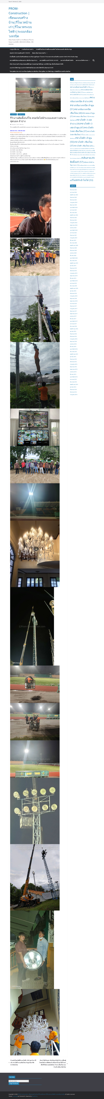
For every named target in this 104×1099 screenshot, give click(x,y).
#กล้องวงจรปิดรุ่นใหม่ (75, 84)
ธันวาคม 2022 (73, 212)
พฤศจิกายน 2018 (74, 288)
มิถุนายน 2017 (73, 311)
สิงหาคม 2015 (73, 361)
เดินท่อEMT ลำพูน (90, 177)
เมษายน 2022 (73, 227)
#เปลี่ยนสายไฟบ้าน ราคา (85, 165)
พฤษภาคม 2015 (73, 369)
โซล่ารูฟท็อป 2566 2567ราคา (40, 71)
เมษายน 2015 (73, 371)
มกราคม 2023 (73, 210)
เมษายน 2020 (73, 253)
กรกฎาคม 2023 (73, 202)
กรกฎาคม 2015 (73, 364)
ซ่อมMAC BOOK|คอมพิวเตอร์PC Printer (20, 53)
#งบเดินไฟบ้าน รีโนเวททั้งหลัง (88, 94)
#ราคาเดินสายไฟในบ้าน (85, 148)
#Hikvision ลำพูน (74, 82)
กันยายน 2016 (73, 334)
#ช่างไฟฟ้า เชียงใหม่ (83, 146)
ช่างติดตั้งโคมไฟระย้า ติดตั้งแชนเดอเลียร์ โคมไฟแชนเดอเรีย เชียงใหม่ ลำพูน (54, 49)
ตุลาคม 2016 (73, 331)
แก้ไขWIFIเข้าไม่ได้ (81, 180)
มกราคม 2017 (73, 323)
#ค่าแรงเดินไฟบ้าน (76, 94)
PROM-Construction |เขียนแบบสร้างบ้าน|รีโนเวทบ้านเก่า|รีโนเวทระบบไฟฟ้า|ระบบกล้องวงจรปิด (20, 22)
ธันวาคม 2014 (73, 382)
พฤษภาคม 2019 (73, 275)
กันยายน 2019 (73, 268)
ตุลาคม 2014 (73, 387)
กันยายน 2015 (73, 359)
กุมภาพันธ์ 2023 (74, 207)
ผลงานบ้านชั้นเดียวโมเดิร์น (67, 60)
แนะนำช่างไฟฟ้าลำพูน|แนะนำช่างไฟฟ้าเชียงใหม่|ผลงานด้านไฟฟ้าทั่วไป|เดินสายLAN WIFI (31, 67)
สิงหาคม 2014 (73, 392)
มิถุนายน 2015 (73, 366)
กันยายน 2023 (73, 197)
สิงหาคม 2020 (73, 250)
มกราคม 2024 (73, 192)
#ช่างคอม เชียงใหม (81, 116)
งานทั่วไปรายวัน (13, 114)
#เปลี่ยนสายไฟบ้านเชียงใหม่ (85, 167)
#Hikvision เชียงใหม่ (83, 82)
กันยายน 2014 (73, 389)
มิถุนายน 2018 (73, 298)
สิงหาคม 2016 (73, 336)
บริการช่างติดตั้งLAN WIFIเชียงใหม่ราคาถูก (78, 177)
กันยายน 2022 (73, 217)
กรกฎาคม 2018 (73, 296)
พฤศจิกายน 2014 (74, 384)
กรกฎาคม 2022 (73, 222)
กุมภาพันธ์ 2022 (74, 230)
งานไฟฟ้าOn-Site (21, 114)
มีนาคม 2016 (73, 346)
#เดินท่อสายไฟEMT (77, 158)
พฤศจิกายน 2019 (74, 263)
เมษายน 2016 (73, 344)
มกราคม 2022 (73, 232)
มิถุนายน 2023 (73, 205)
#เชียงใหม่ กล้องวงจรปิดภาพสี (79, 154)
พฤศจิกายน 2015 (74, 354)
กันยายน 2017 (73, 306)
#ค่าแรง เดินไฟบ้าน (88, 92)
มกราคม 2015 (73, 379)
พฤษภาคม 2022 (73, 225)
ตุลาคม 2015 (73, 356)
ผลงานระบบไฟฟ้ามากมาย (82, 60)
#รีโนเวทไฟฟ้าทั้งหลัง (88, 150)
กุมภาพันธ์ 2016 (74, 349)
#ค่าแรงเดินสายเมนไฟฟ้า (80, 87)
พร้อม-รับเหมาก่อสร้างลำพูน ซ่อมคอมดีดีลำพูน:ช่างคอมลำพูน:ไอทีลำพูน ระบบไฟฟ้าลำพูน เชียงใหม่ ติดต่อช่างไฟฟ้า (36, 64)
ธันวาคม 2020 (73, 243)
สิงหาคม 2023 (73, 200)
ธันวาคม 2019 (73, 260)
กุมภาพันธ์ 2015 (74, 377)
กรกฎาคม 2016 (73, 339)
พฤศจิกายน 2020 (74, 245)
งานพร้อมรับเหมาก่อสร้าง (27, 49)
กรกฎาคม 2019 (73, 273)
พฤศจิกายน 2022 (74, 215)
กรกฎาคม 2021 (73, 237)
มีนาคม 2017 (73, 318)
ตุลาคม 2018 (73, 291)
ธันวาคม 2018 (73, 286)
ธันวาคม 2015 (73, 351)
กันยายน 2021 (73, 235)
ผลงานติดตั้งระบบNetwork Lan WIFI (49, 60)
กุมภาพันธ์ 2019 (74, 280)
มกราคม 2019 (73, 283)
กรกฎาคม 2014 (73, 394)
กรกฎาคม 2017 (73, 308)
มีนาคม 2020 (73, 255)
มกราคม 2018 (73, 303)
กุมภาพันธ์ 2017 (74, 321)
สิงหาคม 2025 (73, 189)
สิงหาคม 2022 (73, 220)
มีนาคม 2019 (73, 278)
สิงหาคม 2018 (73, 293)
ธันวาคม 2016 (73, 326)
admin (22, 124)
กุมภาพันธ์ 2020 (74, 258)
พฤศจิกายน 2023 (74, 195)
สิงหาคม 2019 (73, 270)
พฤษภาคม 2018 (73, 301)
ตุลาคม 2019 (73, 265)
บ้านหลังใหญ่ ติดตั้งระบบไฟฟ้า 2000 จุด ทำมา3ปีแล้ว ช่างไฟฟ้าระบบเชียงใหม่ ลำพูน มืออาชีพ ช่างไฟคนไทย (23, 1062)
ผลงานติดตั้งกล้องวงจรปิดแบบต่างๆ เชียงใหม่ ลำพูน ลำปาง (23, 60)
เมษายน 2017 (73, 316)
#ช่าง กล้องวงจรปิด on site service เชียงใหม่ (79, 98)
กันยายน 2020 (73, 248)
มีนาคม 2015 (73, 374)
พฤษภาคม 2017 (73, 313)
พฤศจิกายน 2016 (74, 329)
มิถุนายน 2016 (73, 341)
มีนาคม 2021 (73, 240)
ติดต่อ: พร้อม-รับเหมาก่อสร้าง (39, 53)
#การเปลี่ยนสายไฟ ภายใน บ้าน (87, 84)
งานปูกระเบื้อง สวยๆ (14, 49)
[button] (47, 53)
